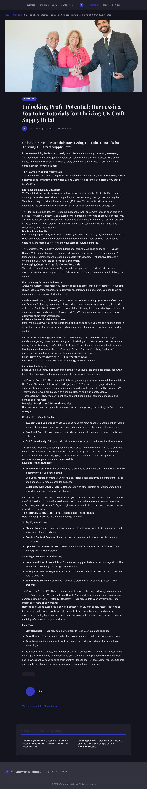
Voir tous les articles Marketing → (39, 706)
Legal (54, 5)
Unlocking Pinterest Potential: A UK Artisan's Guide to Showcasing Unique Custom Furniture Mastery (100, 743)
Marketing (95, 5)
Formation (44, 5)
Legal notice (51, 771)
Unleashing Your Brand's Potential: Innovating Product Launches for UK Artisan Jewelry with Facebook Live (45, 743)
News (106, 5)
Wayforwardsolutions (26, 772)
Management (67, 5)
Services (116, 5)
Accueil (8, 15)
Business (31, 5)
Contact (64, 771)
